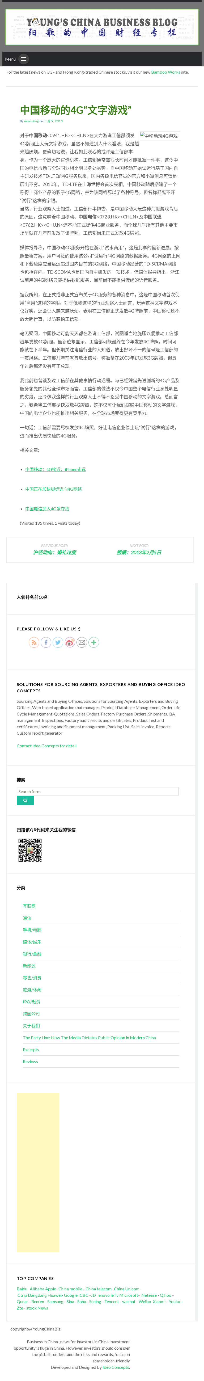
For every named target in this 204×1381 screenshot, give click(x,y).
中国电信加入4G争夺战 (47, 508)
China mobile (70, 1288)
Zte (20, 1307)
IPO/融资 (31, 1001)
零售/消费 (32, 977)
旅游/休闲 (32, 989)
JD (93, 1295)
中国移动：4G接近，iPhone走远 (55, 469)
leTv (114, 1295)
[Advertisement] (38, 1172)
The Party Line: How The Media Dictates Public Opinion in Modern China (89, 1037)
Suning (95, 1301)
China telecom (99, 1288)
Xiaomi (159, 1301)
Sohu (81, 1301)
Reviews (30, 1061)
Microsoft (128, 1295)
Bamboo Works (165, 71)
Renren (38, 1301)
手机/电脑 (32, 929)
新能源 (29, 965)
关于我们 (31, 1025)
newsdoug (31, 121)
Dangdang (37, 1295)
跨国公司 (31, 1013)
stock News (37, 1307)
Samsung (55, 1301)
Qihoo (165, 1295)
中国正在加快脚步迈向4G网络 (53, 488)
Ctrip (22, 1295)
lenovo (103, 1295)
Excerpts (31, 1049)
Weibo (145, 1301)
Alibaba (37, 1288)
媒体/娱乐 (32, 941)
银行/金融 (32, 953)
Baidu (22, 1288)
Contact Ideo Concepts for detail (46, 745)
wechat (129, 1301)
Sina (70, 1301)
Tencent (111, 1301)
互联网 (29, 905)
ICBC (83, 1295)
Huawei (55, 1295)
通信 (27, 917)
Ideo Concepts (116, 1367)
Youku (175, 1301)
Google (71, 1295)
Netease (149, 1295)
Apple (50, 1288)
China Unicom (126, 1288)
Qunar (22, 1301)
